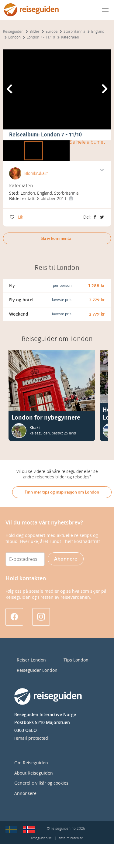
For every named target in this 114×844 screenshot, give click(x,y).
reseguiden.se (41, 838)
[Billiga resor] (11, 829)
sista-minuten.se (71, 838)
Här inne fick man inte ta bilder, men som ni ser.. (53, 142)
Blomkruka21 (36, 173)
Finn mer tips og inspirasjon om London (62, 492)
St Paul (10, 142)
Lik (20, 217)
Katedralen (33, 142)
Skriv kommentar (57, 238)
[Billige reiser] (29, 829)
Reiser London (31, 660)
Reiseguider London (37, 670)
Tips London (76, 660)
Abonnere (65, 559)
